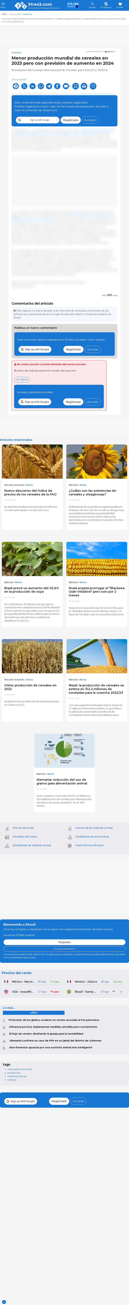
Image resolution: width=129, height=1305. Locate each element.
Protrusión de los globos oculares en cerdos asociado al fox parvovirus (54, 1020)
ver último (22, 379)
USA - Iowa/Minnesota (23, 991)
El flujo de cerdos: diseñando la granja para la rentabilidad (46, 1033)
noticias (12, 1079)
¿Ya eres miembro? (64, 948)
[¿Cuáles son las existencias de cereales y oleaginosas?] (96, 461)
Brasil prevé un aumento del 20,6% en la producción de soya (31, 590)
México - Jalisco (86, 981)
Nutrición (73, 485)
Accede (90, 120)
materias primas (17, 1076)
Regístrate (70, 120)
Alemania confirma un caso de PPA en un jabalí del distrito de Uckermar (55, 1040)
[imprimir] (84, 86)
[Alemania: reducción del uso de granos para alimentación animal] (64, 750)
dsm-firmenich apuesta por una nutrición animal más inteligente (50, 1047)
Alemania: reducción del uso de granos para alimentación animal (61, 781)
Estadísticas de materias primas (32, 845)
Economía (16, 52)
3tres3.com (40, 4)
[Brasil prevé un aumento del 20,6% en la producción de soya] (32, 559)
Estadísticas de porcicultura (92, 836)
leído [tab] (33, 1012)
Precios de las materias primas (94, 827)
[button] (37, 120)
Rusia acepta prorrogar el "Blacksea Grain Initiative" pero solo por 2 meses (96, 591)
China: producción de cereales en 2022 (30, 687)
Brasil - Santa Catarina (86, 991)
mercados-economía (20, 1069)
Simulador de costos (25, 836)
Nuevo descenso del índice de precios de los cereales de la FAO (30, 492)
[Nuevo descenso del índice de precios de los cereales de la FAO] (32, 461)
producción (14, 1072)
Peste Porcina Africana (89, 845)
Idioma (110, 52)
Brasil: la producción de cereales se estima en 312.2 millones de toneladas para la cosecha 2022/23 (96, 689)
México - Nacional (23, 981)
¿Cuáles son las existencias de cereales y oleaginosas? (92, 492)
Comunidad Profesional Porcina (43, 8)
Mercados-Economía (14, 485)
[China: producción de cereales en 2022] (32, 656)
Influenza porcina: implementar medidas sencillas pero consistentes (53, 1026)
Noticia (29, 485)
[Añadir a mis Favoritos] (75, 86)
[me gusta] (93, 86)
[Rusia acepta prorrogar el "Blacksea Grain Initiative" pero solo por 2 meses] (96, 559)
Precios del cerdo (23, 827)
